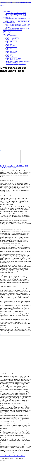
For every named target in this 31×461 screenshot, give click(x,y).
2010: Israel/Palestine (11, 52)
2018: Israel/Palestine (11, 41)
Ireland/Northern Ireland (12, 30)
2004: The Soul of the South (13, 58)
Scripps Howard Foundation (18, 2)
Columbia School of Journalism (6, 2)
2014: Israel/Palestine (11, 47)
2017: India (9, 42)
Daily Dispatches (9, 23)
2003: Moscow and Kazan (13, 59)
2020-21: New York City (12, 38)
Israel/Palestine (9, 31)
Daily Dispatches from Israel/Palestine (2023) (17, 28)
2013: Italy (9, 48)
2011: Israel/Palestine (11, 51)
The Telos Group (27, 2)
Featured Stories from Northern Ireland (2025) (17, 18)
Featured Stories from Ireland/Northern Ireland (18, 20)
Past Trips (6, 34)
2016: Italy (9, 44)
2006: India (9, 55)
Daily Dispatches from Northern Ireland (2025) (18, 24)
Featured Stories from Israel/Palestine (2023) (17, 21)
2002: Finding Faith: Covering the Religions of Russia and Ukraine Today (18, 61)
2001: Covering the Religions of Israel (16, 64)
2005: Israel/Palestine (11, 57)
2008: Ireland (9, 54)
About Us (6, 32)
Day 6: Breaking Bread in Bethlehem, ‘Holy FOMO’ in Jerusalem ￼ (14, 167)
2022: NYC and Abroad (12, 37)
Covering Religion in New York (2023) (16, 15)
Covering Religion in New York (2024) (16, 14)
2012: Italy (9, 49)
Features (6, 17)
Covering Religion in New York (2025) (16, 13)
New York (6, 11)
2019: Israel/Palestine (11, 40)
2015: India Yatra (10, 45)
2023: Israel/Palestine (11, 35)
